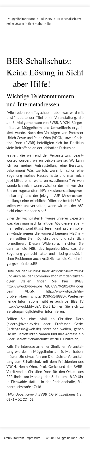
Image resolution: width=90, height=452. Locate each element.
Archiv (8, 438)
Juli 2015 (46, 19)
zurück (13, 40)
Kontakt (18, 438)
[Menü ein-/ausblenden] (83, 1)
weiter (77, 40)
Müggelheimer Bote (21, 19)
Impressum (32, 438)
